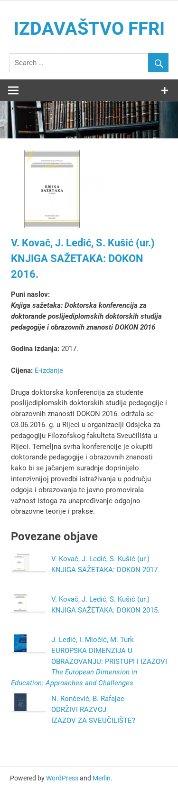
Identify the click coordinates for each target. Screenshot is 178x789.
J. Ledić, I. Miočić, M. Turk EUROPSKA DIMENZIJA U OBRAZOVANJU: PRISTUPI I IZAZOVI (89, 661)
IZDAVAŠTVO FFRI (89, 28)
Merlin (102, 778)
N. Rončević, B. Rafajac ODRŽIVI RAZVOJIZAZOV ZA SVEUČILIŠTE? (93, 709)
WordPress (62, 778)
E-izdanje (49, 370)
